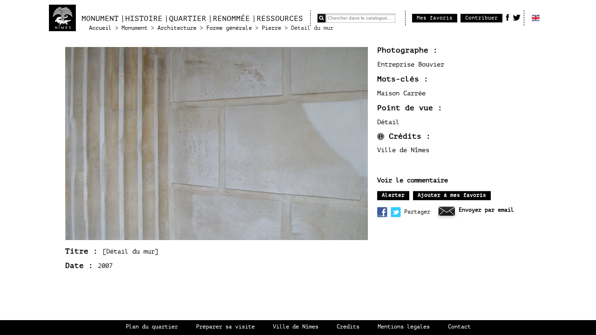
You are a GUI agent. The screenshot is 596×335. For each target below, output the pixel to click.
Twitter (517, 17)
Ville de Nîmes (295, 327)
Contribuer (481, 18)
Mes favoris (435, 18)
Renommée (231, 18)
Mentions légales (404, 327)
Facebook (507, 17)
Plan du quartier (152, 327)
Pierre (271, 28)
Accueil (100, 28)
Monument (100, 18)
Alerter (393, 195)
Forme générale (229, 28)
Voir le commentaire (412, 180)
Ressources (280, 18)
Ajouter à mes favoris (452, 195)
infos (380, 136)
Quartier (187, 18)
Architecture (176, 28)
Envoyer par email (486, 210)
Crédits (348, 327)
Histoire (144, 18)
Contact (459, 327)
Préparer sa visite (225, 327)
